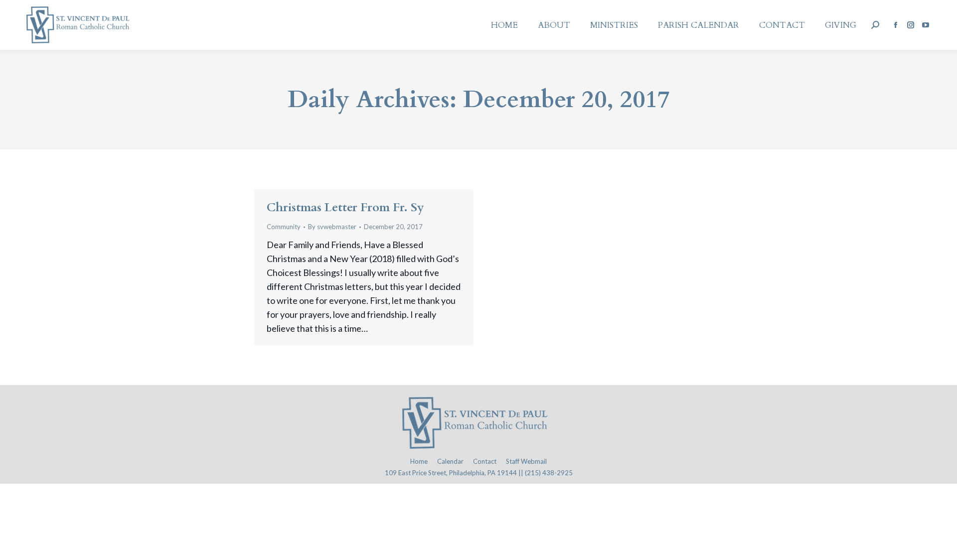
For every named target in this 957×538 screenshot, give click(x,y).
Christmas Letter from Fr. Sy (345, 207)
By (332, 227)
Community (284, 227)
